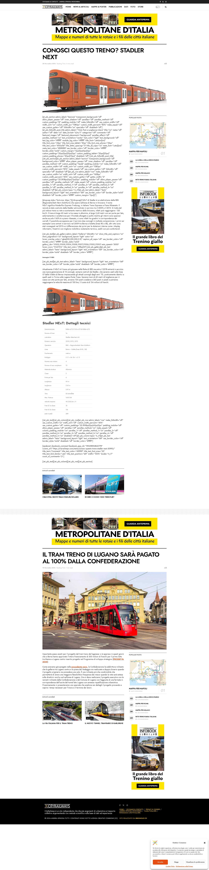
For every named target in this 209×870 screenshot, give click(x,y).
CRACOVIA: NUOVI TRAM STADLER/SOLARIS (60, 497)
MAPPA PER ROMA (142, 167)
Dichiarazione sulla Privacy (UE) (129, 813)
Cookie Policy (170, 866)
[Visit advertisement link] (104, 29)
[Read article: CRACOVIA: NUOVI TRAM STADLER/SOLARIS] (62, 484)
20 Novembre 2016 (49, 64)
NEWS (46, 492)
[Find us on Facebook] (160, 2)
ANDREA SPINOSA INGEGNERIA (69, 2)
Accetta (160, 862)
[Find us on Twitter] (163, 2)
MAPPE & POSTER (98, 7)
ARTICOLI (47, 718)
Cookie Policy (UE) (150, 811)
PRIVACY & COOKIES (153, 809)
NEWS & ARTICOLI (81, 7)
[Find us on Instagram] (166, 2)
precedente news (79, 666)
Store (140, 7)
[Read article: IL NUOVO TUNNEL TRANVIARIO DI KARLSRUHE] (104, 711)
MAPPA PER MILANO (143, 173)
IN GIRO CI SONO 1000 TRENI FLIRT (99, 497)
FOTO (133, 7)
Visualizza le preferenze (195, 862)
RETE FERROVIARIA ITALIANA (146, 180)
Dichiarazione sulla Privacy (184, 866)
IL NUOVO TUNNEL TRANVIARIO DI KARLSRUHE (104, 723)
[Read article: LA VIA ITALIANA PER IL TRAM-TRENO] (62, 711)
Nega (176, 862)
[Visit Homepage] (52, 7)
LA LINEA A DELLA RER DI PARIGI (147, 160)
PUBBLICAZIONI (115, 7)
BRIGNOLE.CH (141, 818)
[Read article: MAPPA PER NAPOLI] (148, 135)
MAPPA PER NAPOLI (138, 151)
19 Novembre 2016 (48, 568)
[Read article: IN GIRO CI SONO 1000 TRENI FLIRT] (104, 484)
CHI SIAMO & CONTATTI (50, 2)
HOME (68, 7)
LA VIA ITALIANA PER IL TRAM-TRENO (57, 723)
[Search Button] (166, 7)
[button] (205, 843)
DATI (126, 7)
